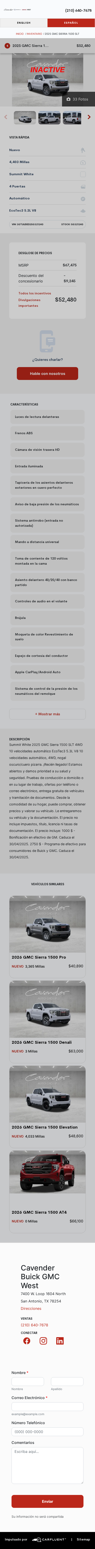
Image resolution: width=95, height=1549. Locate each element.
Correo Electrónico (30, 1397)
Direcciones (31, 1308)
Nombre (20, 1372)
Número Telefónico (28, 1422)
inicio (20, 33)
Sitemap (80, 1539)
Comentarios (23, 1442)
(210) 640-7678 (78, 10)
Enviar (47, 1501)
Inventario (34, 33)
